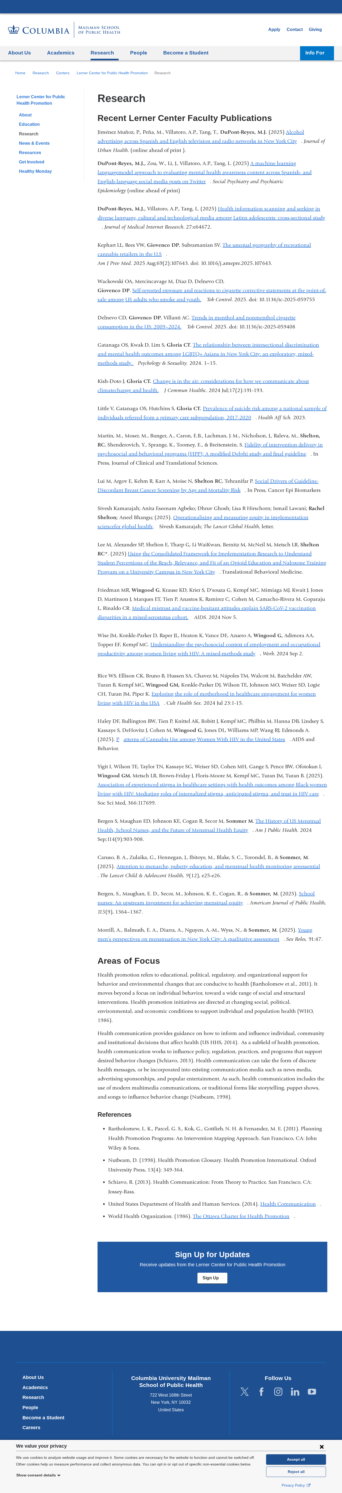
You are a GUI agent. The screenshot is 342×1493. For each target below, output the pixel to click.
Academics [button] (61, 53)
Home (20, 73)
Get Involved (31, 162)
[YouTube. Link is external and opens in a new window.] (312, 1391)
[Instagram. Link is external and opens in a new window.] (278, 1391)
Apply (274, 29)
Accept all (296, 1459)
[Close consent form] (321, 1446)
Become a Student (43, 1417)
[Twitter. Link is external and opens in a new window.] (244, 1391)
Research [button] (102, 53)
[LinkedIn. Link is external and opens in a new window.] (295, 1391)
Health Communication (290, 1204)
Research (41, 73)
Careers (31, 1427)
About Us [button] (19, 53)
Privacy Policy (294, 1485)
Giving (315, 29)
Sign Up (215, 1280)
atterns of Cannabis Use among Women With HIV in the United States (206, 739)
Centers (62, 73)
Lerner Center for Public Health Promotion (112, 73)
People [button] (138, 53)
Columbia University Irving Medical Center (171, 6)
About (25, 115)
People (30, 1407)
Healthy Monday (35, 171)
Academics (35, 1387)
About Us (33, 1377)
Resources (30, 152)
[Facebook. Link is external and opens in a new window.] (261, 1391)
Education (29, 124)
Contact (295, 29)
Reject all (296, 1472)
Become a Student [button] (185, 53)
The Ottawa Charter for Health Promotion (243, 1216)
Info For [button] (314, 53)
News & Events (34, 143)
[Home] (64, 30)
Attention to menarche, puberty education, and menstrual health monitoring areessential (220, 866)
